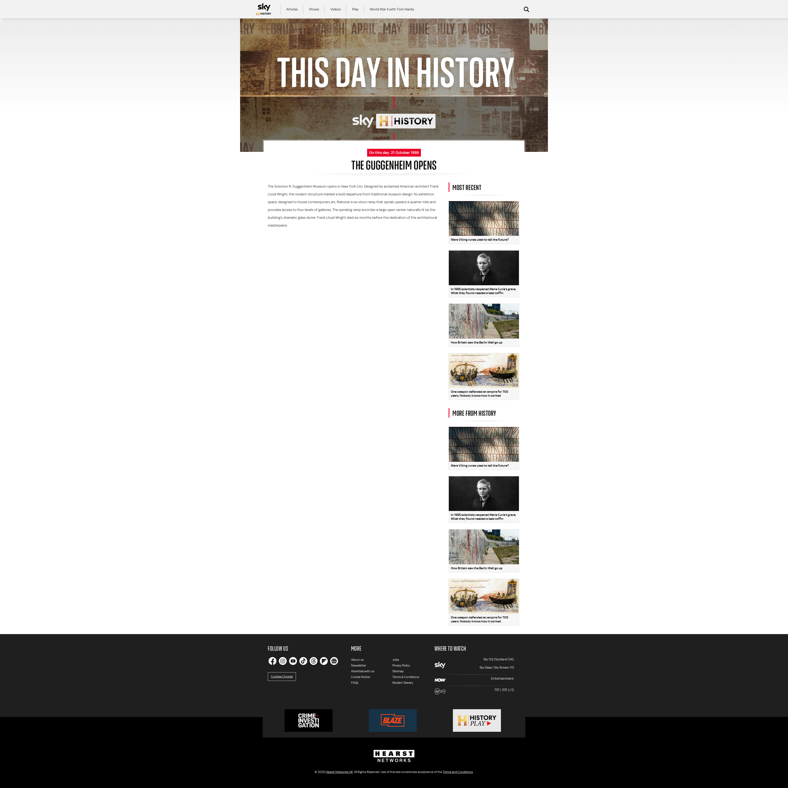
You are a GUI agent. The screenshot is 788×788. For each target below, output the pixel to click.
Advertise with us (362, 671)
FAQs (354, 683)
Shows (314, 9)
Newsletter (358, 665)
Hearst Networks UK (339, 772)
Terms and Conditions (458, 772)
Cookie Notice (360, 677)
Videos (335, 9)
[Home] (263, 9)
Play (355, 9)
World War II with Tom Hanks (392, 9)
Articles (292, 9)
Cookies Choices (282, 676)
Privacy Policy (401, 665)
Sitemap (398, 671)
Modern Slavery (402, 683)
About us (357, 660)
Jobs (395, 660)
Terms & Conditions (405, 677)
